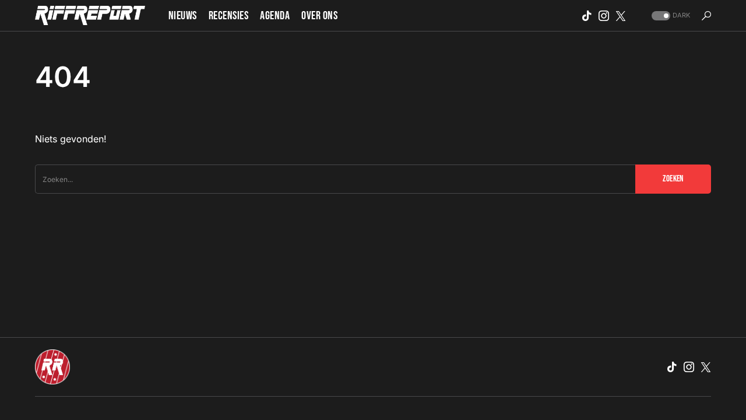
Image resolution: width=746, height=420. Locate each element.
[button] (669, 15)
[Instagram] (604, 15)
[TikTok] (587, 15)
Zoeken (673, 178)
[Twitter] (620, 15)
